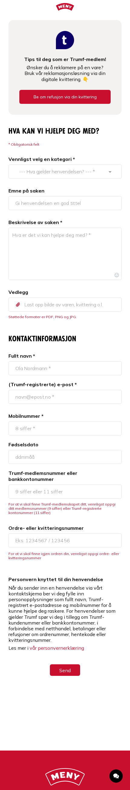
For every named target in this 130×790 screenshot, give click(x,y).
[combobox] (59, 172)
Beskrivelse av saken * (35, 222)
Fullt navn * (21, 356)
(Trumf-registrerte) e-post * (42, 384)
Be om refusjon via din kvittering (65, 97)
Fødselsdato (23, 444)
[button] (65, 305)
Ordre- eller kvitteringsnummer (46, 528)
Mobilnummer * (26, 416)
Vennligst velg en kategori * (41, 159)
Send (65, 670)
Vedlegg (18, 292)
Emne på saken (26, 191)
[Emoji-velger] (116, 275)
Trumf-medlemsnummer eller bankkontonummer (42, 476)
